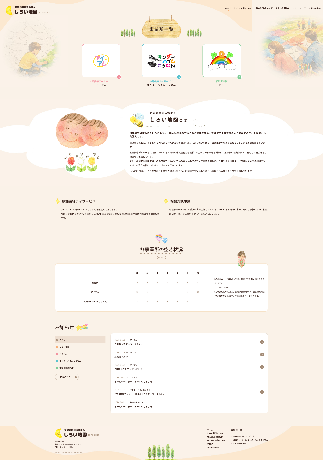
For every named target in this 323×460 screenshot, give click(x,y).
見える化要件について (286, 8)
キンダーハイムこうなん (250, 440)
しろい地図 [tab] (64, 346)
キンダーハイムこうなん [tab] (70, 360)
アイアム (244, 436)
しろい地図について (243, 8)
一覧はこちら (64, 377)
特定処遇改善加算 (264, 8)
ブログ (302, 8)
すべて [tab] (62, 339)
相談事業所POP (239, 443)
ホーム (228, 8)
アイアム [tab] (63, 353)
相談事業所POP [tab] (66, 367)
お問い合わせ (314, 8)
